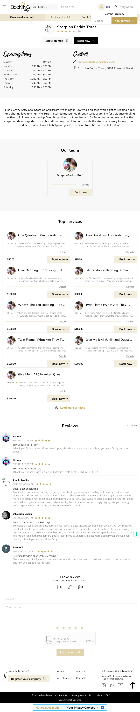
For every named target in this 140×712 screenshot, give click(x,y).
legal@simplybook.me (112, 678)
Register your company (26, 679)
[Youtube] (120, 685)
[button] (5, 6)
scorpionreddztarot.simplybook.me (96, 61)
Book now (83, 40)
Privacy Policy (79, 695)
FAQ (108, 695)
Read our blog (95, 695)
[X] (112, 685)
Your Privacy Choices (81, 707)
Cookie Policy (62, 695)
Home (60, 671)
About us (81, 671)
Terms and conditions (42, 695)
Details (85, 184)
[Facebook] (103, 685)
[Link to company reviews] (66, 31)
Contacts (81, 678)
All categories (64, 678)
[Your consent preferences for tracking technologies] (137, 534)
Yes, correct (122, 20)
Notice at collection (48, 707)
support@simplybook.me (119, 671)
